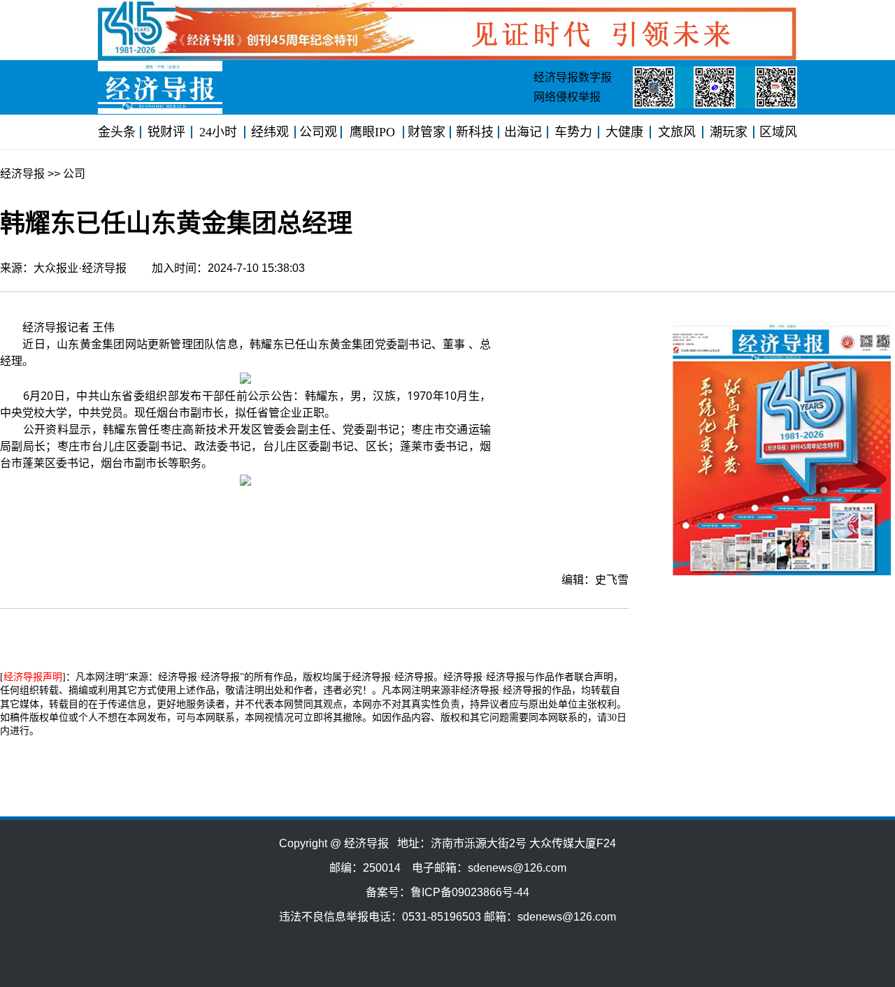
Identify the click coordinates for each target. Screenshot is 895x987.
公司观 (318, 132)
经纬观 (270, 132)
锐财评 (166, 132)
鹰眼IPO (372, 132)
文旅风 (677, 132)
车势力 (573, 132)
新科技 (475, 132)
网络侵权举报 (567, 97)
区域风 (778, 132)
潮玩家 (728, 132)
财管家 (426, 132)
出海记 (523, 132)
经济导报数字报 (573, 77)
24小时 (218, 132)
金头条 (117, 132)
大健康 (624, 132)
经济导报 (22, 174)
